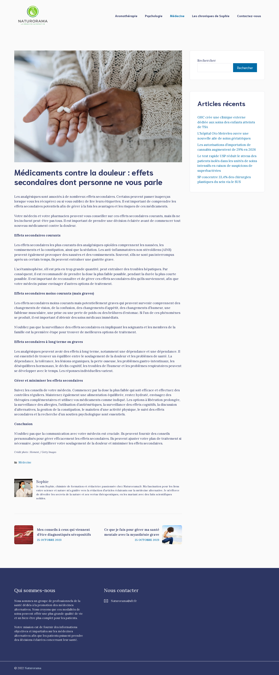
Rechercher (206, 60)
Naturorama (33, 668)
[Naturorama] (33, 15)
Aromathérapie (126, 16)
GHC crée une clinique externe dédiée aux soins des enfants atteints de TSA (226, 122)
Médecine (177, 16)
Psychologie (153, 16)
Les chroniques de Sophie (210, 16)
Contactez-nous (249, 16)
